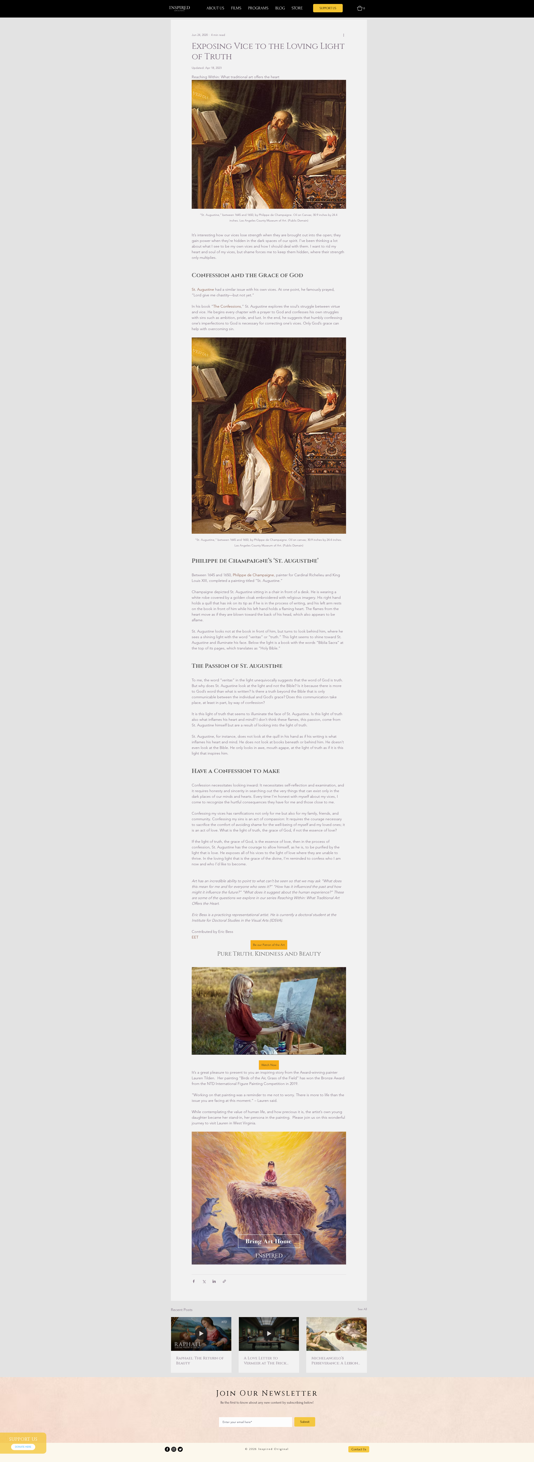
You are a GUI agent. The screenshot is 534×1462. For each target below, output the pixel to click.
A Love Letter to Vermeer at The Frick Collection (265, 1361)
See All (362, 1309)
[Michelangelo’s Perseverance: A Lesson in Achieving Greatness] (336, 1334)
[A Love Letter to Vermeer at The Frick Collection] (269, 1334)
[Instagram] (173, 1449)
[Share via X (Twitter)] (204, 1281)
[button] (361, 8)
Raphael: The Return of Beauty (200, 1361)
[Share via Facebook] (194, 1281)
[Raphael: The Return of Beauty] (201, 1334)
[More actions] (343, 34)
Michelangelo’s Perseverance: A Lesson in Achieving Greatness (335, 1361)
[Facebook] (167, 1449)
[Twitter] (180, 1449)
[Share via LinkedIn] (214, 1281)
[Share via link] (224, 1281)
